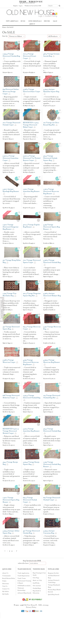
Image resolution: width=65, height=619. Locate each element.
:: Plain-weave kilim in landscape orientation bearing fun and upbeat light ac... (11, 271)
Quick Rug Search (53, 594)
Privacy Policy (31, 607)
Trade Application (23, 573)
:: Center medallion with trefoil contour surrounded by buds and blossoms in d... (32, 508)
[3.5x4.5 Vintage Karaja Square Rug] (32, 454)
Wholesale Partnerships (21, 589)
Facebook (5, 6)
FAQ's (4, 581)
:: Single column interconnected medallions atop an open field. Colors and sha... (11, 508)
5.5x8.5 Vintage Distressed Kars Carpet (31, 90)
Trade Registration (23, 576)
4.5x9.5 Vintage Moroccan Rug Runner (51, 361)
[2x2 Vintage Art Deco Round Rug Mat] (52, 115)
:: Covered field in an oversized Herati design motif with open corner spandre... (52, 100)
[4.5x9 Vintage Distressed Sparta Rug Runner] (52, 217)
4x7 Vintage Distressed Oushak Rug (31, 532)
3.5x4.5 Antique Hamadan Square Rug (51, 90)
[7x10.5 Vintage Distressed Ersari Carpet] (32, 46)
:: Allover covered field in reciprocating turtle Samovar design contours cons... (11, 166)
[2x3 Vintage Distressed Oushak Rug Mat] (52, 388)
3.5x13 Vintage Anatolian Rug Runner (31, 430)
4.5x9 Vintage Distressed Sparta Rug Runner (51, 227)
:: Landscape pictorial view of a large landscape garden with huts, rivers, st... (52, 133)
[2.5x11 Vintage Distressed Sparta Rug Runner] (12, 490)
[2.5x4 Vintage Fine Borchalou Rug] (12, 286)
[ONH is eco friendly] (32, 601)
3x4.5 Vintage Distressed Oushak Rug (52, 430)
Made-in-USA (37, 580)
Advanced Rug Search (24, 593)
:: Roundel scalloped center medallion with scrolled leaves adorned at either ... (11, 133)
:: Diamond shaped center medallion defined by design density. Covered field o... (51, 65)
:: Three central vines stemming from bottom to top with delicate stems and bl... (51, 335)
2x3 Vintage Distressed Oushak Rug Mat (51, 396)
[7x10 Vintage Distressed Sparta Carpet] (32, 252)
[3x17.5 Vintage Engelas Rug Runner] (32, 217)
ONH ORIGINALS (34, 21)
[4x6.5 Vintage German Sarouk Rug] (52, 46)
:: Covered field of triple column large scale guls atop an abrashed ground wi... (32, 64)
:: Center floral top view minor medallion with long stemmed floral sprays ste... (11, 304)
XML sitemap (43, 605)
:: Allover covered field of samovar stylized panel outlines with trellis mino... (31, 439)
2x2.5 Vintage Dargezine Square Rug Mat (32, 294)
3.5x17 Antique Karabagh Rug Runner (11, 190)
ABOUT (32, 24)
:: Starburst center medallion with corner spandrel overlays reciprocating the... (51, 166)
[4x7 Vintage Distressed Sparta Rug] (12, 319)
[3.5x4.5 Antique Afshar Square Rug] (12, 523)
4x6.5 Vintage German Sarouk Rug (51, 55)
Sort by (5, 36)
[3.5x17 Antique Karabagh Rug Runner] (12, 181)
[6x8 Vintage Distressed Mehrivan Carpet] (12, 388)
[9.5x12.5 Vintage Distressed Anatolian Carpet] (12, 148)
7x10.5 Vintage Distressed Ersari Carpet (29, 56)
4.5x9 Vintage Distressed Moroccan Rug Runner (31, 362)
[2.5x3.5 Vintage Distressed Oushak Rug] (32, 388)
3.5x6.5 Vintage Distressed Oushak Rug (52, 261)
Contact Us (5, 589)
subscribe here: (23, 563)
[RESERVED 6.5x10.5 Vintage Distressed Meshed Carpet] (12, 421)
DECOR (47, 21)
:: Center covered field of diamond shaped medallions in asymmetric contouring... (51, 201)
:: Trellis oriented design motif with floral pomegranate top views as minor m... (11, 335)
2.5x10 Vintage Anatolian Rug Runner (31, 190)
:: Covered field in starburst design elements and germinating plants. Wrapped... (30, 371)
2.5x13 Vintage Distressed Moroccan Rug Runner (51, 191)
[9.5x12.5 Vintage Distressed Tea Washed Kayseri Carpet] (32, 148)
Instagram (11, 6)
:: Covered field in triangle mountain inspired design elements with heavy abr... (30, 336)
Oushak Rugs (37, 588)
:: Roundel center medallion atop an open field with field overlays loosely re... (51, 439)
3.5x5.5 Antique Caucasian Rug (49, 532)
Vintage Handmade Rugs (54, 586)
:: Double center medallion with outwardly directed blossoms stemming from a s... (10, 236)
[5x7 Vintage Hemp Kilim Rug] (12, 252)
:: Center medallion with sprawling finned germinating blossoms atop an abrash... (11, 64)
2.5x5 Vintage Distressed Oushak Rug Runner (52, 464)
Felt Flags (36, 578)
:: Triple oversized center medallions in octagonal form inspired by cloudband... (31, 100)
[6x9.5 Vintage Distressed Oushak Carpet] (32, 490)
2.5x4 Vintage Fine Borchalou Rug (9, 294)
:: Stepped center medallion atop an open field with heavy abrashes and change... (51, 271)
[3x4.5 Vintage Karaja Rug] (12, 454)
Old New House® (30, 605)
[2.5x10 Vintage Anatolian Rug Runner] (32, 181)
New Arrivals (37, 585)
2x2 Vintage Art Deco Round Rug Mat (51, 124)
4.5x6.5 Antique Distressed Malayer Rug (52, 294)
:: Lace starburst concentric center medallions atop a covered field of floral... (31, 271)
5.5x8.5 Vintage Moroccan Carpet (9, 361)
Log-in (20, 5)
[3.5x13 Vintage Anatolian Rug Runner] (32, 421)
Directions (5, 583)
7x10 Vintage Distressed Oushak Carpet (11, 124)
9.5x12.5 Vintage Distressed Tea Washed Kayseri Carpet (31, 158)
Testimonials (6, 576)
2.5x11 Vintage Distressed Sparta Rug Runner (11, 500)
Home (4, 27)
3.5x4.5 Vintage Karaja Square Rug (31, 463)
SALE (55, 21)
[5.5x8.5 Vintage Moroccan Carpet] (12, 352)
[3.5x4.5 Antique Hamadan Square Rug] (52, 81)
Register (15, 5)
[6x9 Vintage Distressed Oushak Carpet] (52, 490)
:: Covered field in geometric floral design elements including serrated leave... (11, 406)
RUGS (23, 21)
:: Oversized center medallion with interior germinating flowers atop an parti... (51, 472)
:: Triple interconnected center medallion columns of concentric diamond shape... (11, 370)
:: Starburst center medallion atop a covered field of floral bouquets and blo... (31, 304)
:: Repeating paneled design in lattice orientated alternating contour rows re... (11, 100)
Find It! (51, 5)
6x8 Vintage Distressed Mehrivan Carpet (11, 396)
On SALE (10, 27)
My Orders (5, 591)
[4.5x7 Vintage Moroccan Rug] (52, 319)
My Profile (5, 594)
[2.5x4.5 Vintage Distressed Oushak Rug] (12, 46)
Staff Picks (36, 583)
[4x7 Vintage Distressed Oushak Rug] (32, 523)
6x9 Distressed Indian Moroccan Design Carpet (11, 91)
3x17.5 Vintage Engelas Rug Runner (31, 226)
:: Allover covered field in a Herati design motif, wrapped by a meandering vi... (32, 235)
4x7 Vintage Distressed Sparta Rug (11, 328)
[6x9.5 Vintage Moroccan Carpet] (32, 319)
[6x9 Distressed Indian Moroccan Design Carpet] (12, 81)
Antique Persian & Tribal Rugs (53, 581)
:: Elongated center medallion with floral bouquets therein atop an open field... (51, 304)
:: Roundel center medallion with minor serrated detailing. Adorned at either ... (31, 133)
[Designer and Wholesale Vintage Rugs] (32, 3)
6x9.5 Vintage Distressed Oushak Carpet (30, 500)
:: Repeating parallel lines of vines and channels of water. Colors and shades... (30, 200)
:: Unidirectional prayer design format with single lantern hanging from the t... (31, 406)
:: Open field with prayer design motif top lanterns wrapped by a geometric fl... (52, 406)
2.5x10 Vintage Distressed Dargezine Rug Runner (10, 227)
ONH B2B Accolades (24, 585)
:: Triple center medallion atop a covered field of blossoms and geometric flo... (11, 473)
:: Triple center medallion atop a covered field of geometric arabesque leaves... (30, 473)
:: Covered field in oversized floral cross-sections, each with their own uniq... (51, 539)
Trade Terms (22, 578)
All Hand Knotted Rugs (53, 577)
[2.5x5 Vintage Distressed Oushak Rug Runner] (52, 454)
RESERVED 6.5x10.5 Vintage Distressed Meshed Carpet (11, 431)
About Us (5, 573)
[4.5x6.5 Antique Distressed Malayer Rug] (52, 286)
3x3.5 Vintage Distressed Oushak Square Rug (50, 158)
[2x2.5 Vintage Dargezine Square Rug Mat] (32, 286)
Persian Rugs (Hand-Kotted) (54, 591)
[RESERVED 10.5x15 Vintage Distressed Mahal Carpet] (32, 115)
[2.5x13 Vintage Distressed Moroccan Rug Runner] (52, 181)
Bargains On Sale (53, 573)
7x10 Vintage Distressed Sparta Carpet (32, 261)
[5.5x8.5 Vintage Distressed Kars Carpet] (32, 81)
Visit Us (4, 586)
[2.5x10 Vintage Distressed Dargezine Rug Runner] (12, 217)
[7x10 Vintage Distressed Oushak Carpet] (12, 115)
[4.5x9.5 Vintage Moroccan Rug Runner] (52, 352)
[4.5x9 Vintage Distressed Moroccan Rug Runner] (32, 352)
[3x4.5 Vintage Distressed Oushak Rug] (52, 421)
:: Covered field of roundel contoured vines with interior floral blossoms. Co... (52, 235)
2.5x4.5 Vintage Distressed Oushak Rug (11, 55)
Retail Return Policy (8, 578)
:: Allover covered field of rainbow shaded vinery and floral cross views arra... (11, 539)
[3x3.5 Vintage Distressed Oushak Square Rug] (52, 148)
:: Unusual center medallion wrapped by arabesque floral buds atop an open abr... (51, 370)
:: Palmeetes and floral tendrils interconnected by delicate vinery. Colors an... (11, 439)
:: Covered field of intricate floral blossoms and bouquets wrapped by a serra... (11, 200)
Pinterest (8, 6)
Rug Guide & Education (37, 592)
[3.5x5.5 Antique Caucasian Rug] (52, 523)
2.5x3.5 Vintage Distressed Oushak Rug (31, 396)
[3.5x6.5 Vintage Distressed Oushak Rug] (52, 252)
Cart (36, 5)
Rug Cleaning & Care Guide (39, 574)
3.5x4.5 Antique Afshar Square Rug (11, 532)
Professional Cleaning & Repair (24, 582)
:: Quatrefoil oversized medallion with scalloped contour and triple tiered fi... (31, 166)
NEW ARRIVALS (12, 21)
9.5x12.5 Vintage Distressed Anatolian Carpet (10, 158)
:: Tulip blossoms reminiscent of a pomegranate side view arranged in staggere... (31, 539)
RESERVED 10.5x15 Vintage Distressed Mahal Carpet (30, 125)
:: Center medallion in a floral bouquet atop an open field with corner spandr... (51, 508)
